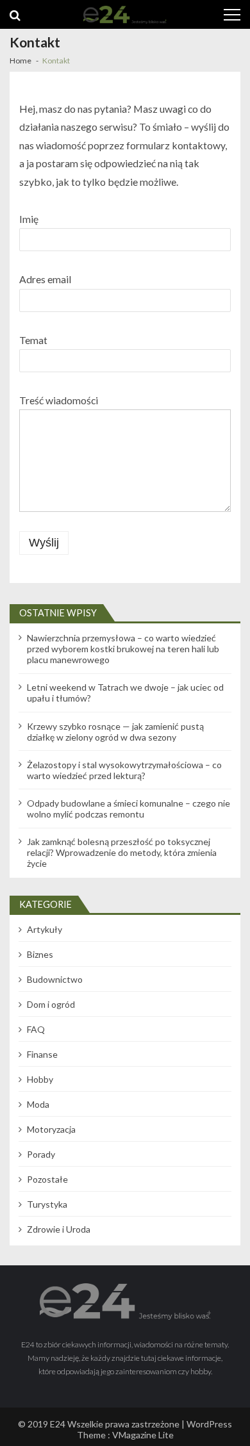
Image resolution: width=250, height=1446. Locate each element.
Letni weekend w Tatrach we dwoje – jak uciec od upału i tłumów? (125, 692)
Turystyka (47, 1204)
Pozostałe (47, 1179)
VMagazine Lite (143, 1434)
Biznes (40, 954)
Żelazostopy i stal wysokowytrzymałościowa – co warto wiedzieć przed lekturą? (124, 770)
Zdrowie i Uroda (58, 1229)
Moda (38, 1104)
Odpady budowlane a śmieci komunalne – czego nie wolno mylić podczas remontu (128, 808)
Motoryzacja (51, 1129)
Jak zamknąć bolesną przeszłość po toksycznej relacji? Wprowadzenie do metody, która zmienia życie (122, 852)
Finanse (42, 1054)
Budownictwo (55, 979)
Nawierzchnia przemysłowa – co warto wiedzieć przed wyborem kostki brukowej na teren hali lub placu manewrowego (123, 648)
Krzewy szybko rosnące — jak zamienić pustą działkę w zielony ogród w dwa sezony (115, 732)
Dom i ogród (51, 1004)
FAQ (36, 1029)
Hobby (40, 1079)
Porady (41, 1154)
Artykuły (44, 929)
